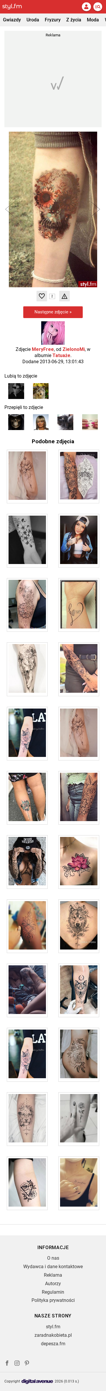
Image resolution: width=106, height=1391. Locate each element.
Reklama (53, 1275)
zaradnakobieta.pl (53, 1335)
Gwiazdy (12, 20)
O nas (53, 1258)
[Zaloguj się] (86, 6)
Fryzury (53, 20)
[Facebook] (7, 1364)
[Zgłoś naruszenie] (64, 296)
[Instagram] (17, 1364)
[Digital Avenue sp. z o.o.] (37, 1382)
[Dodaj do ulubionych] (42, 296)
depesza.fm (53, 1343)
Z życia (73, 20)
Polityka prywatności (53, 1300)
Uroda (32, 20)
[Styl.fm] (15, 7)
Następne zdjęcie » (53, 312)
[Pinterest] (27, 1364)
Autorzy (53, 1283)
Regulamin (53, 1292)
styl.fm (53, 1326)
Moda (93, 20)
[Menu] (97, 6)
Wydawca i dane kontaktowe (53, 1266)
